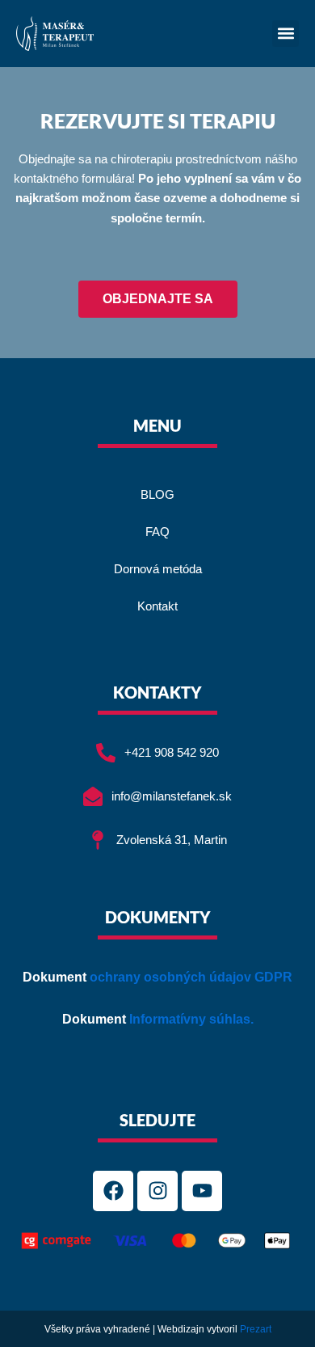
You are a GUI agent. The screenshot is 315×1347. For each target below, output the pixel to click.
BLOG (157, 494)
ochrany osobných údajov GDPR (191, 977)
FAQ (157, 532)
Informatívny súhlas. (191, 1019)
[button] (285, 33)
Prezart (255, 1329)
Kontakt (157, 606)
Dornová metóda (158, 569)
